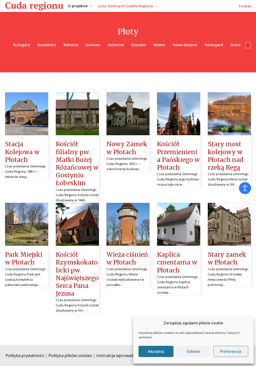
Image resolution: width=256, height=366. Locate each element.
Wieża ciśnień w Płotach (127, 258)
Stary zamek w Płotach (227, 258)
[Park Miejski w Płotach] (26, 224)
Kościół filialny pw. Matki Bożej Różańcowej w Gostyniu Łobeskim (77, 163)
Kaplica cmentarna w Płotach (177, 262)
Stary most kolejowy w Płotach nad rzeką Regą (226, 155)
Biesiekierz (47, 44)
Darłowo (93, 44)
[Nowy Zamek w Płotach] (128, 113)
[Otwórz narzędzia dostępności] (245, 188)
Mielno (159, 44)
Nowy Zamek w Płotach (126, 148)
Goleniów (116, 44)
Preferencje (231, 351)
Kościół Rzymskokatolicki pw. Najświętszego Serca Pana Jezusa (77, 274)
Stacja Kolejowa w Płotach (22, 151)
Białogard (21, 44)
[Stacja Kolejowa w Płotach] (26, 113)
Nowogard (214, 44)
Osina (235, 44)
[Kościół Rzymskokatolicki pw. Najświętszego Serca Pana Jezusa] (77, 224)
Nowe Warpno (185, 44)
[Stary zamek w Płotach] (229, 224)
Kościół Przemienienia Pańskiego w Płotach (178, 155)
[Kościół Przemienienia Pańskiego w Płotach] (178, 113)
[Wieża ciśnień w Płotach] (128, 224)
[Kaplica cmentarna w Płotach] (178, 224)
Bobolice (71, 44)
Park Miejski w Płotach (23, 258)
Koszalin (138, 44)
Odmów (193, 351)
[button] (244, 6)
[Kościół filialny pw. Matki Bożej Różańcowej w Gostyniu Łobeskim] (77, 113)
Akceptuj (156, 351)
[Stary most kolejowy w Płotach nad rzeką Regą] (229, 113)
